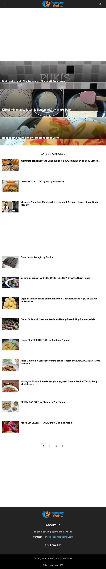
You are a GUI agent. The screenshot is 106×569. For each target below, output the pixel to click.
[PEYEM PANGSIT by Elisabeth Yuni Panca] (10, 407)
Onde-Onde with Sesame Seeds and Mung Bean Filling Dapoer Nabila (58, 319)
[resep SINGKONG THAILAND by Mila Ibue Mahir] (10, 427)
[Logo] (53, 517)
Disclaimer (67, 558)
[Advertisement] (53, 31)
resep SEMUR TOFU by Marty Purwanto (42, 181)
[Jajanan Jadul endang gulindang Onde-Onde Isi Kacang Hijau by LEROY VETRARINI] (10, 303)
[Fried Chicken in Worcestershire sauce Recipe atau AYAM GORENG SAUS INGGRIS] (10, 365)
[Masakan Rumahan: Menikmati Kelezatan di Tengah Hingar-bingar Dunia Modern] (10, 207)
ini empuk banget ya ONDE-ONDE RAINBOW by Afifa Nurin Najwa (55, 278)
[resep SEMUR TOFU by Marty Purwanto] (10, 186)
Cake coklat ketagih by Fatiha (37, 257)
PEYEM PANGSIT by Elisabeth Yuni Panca (43, 402)
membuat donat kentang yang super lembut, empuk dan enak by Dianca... (60, 160)
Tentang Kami (40, 558)
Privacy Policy (54, 558)
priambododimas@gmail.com (59, 536)
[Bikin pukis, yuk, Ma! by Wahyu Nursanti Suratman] (53, 71)
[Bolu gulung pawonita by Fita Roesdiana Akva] (53, 128)
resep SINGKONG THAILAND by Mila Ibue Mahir (46, 422)
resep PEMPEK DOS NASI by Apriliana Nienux (45, 340)
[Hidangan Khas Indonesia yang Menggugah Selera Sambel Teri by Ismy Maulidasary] (10, 386)
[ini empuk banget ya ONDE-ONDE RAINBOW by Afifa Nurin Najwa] (10, 283)
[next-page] (62, 446)
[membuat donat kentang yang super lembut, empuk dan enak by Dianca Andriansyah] (10, 165)
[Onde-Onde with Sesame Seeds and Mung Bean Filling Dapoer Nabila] (10, 324)
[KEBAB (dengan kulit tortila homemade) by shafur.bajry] (53, 100)
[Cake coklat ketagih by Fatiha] (10, 262)
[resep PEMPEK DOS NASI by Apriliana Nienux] (10, 345)
